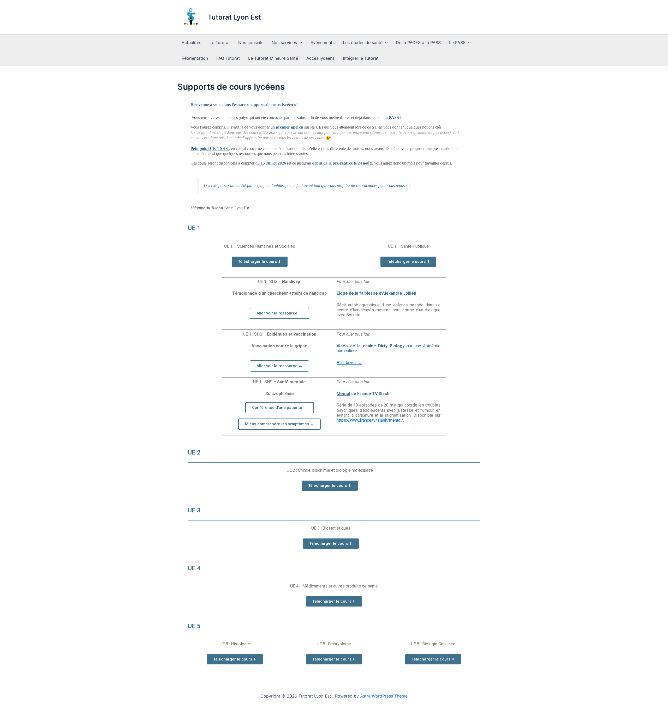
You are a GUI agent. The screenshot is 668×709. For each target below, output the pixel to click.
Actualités (191, 42)
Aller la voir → (349, 362)
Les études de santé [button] (363, 42)
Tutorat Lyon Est (234, 17)
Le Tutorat (220, 42)
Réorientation (195, 58)
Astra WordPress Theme (384, 696)
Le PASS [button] (457, 42)
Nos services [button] (284, 42)
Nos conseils (250, 42)
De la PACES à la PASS (418, 42)
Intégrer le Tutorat (361, 58)
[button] (299, 42)
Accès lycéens (320, 58)
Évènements (323, 42)
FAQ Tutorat (228, 58)
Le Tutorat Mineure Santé (273, 58)
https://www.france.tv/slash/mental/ (370, 420)
